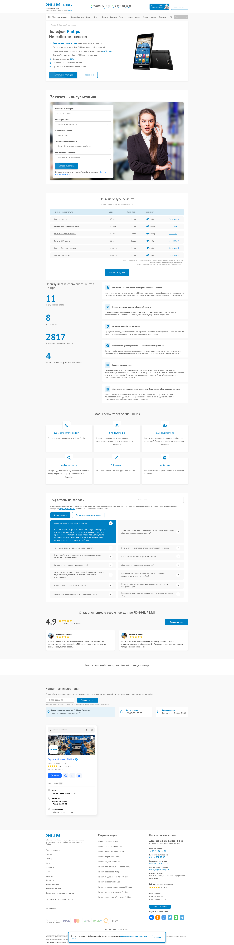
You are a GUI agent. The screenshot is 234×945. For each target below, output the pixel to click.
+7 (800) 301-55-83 (101, 6)
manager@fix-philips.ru (159, 869)
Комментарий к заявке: (65, 152)
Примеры (50, 859)
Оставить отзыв (176, 622)
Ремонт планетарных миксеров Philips (115, 866)
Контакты (162, 17)
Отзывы (105, 17)
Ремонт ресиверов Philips (109, 871)
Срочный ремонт (77, 17)
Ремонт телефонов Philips (109, 841)
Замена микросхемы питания (66, 226)
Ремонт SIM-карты (62, 255)
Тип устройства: (62, 119)
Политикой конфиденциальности (98, 704)
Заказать (173, 219)
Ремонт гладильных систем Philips (113, 877)
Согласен (157, 937)
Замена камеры (60, 219)
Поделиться (151, 917)
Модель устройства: (64, 130)
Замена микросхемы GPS (65, 233)
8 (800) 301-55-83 (157, 857)
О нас (96, 17)
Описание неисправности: (66, 141)
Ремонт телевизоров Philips (110, 846)
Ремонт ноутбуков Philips (109, 861)
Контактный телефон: (64, 108)
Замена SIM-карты (62, 241)
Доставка (113, 17)
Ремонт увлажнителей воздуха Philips (114, 897)
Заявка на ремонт (150, 17)
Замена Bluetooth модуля (65, 248)
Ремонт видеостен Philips (109, 882)
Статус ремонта (181, 17)
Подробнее (117, 444)
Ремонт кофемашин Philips (109, 856)
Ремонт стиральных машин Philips (113, 892)
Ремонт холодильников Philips (111, 851)
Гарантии (122, 17)
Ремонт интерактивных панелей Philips (115, 887)
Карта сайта (51, 908)
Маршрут (56, 775)
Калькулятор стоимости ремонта (60, 893)
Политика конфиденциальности (117, 929)
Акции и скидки (134, 17)
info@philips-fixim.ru (158, 863)
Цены (88, 17)
